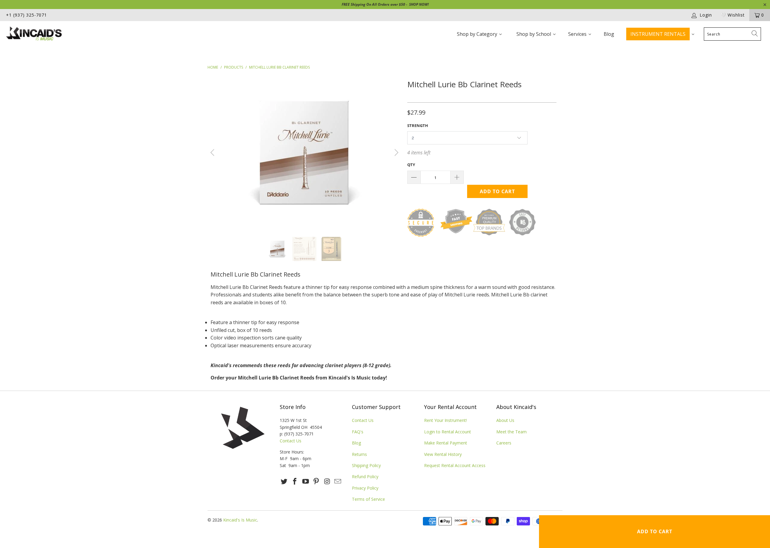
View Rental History (443, 454)
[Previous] (213, 152)
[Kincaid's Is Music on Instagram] (327, 481)
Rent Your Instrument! (445, 420)
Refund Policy (365, 476)
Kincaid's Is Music (240, 520)
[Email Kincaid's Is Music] (337, 481)
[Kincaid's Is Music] (64, 34)
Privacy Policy (365, 488)
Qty (411, 164)
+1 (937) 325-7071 (26, 15)
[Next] (396, 152)
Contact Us (290, 441)
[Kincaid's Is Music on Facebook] (295, 481)
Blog (356, 443)
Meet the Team (511, 432)
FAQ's (357, 432)
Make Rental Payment (445, 443)
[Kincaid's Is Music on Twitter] (284, 481)
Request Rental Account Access (454, 465)
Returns (359, 454)
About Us (505, 420)
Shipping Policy (366, 465)
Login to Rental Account (447, 432)
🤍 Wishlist (733, 15)
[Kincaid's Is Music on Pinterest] (316, 481)
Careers (503, 443)
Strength (417, 125)
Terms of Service (368, 499)
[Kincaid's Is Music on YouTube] (305, 481)
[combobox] (732, 34)
